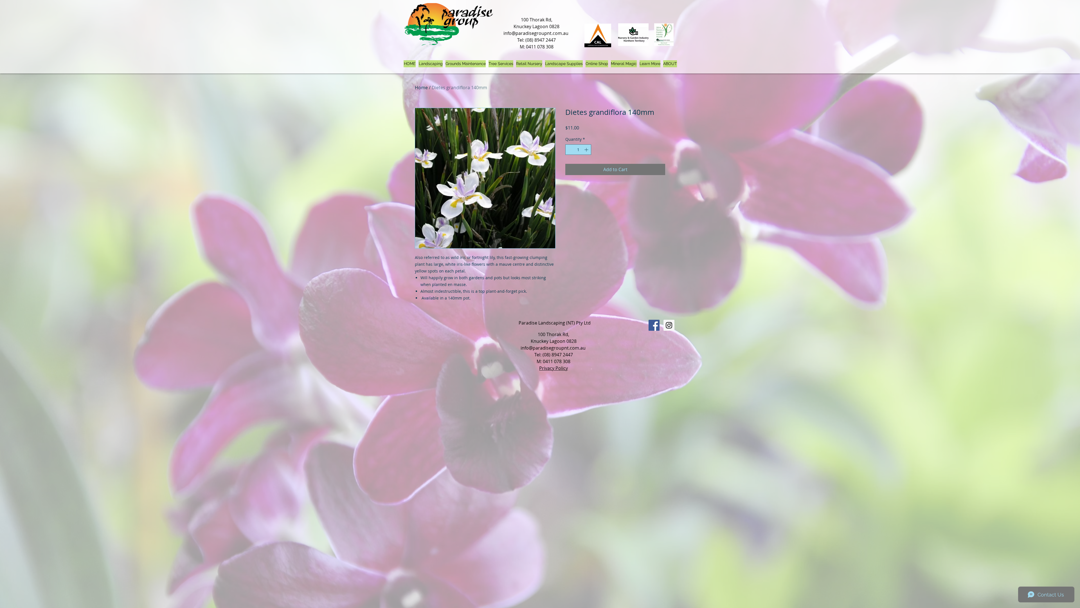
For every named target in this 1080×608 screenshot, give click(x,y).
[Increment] (586, 150)
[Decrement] (569, 150)
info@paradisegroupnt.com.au (535, 33)
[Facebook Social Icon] (654, 325)
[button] (650, 63)
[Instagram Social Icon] (668, 325)
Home (421, 87)
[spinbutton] (578, 150)
